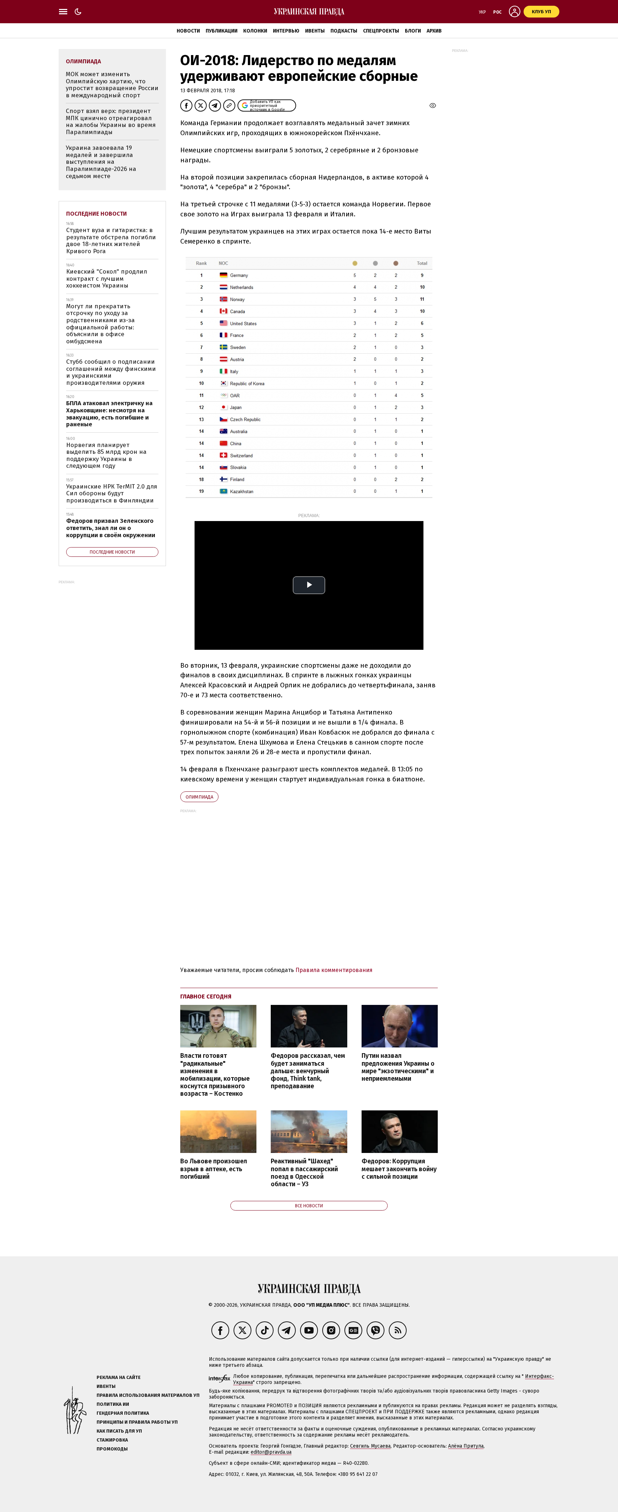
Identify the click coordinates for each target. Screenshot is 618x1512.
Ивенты (315, 31)
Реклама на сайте (119, 1377)
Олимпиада (199, 797)
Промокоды (112, 1449)
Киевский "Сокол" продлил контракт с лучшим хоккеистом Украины (106, 278)
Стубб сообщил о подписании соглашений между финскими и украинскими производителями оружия (111, 372)
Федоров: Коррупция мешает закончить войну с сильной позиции (399, 1169)
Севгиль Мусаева (370, 1446)
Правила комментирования (334, 970)
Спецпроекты (381, 31)
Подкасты (343, 31)
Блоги (413, 31)
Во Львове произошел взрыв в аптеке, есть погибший (213, 1169)
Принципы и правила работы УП (137, 1422)
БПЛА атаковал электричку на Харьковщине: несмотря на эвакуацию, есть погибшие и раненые (109, 413)
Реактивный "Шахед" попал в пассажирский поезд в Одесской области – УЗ (304, 1173)
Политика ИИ (113, 1404)
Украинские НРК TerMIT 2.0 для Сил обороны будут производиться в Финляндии (111, 493)
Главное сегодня (205, 996)
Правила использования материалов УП (148, 1395)
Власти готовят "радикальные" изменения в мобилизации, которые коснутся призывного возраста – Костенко (215, 1075)
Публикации (221, 31)
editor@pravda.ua (271, 1452)
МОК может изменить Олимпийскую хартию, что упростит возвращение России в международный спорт (112, 84)
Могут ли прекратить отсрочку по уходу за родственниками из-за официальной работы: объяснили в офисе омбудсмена (100, 324)
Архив (434, 31)
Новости (188, 31)
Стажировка (112, 1440)
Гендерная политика (123, 1413)
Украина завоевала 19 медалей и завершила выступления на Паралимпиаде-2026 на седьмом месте (101, 162)
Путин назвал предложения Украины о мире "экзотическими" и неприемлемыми (398, 1067)
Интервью (286, 31)
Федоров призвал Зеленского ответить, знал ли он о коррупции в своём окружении (110, 528)
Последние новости (96, 213)
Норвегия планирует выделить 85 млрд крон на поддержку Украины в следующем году (106, 455)
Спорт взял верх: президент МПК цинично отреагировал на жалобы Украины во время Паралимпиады (111, 121)
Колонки (255, 31)
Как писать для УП (119, 1431)
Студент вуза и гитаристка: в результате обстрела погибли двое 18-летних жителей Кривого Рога (111, 240)
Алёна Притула (466, 1446)
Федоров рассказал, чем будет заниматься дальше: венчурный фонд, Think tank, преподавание (308, 1071)
